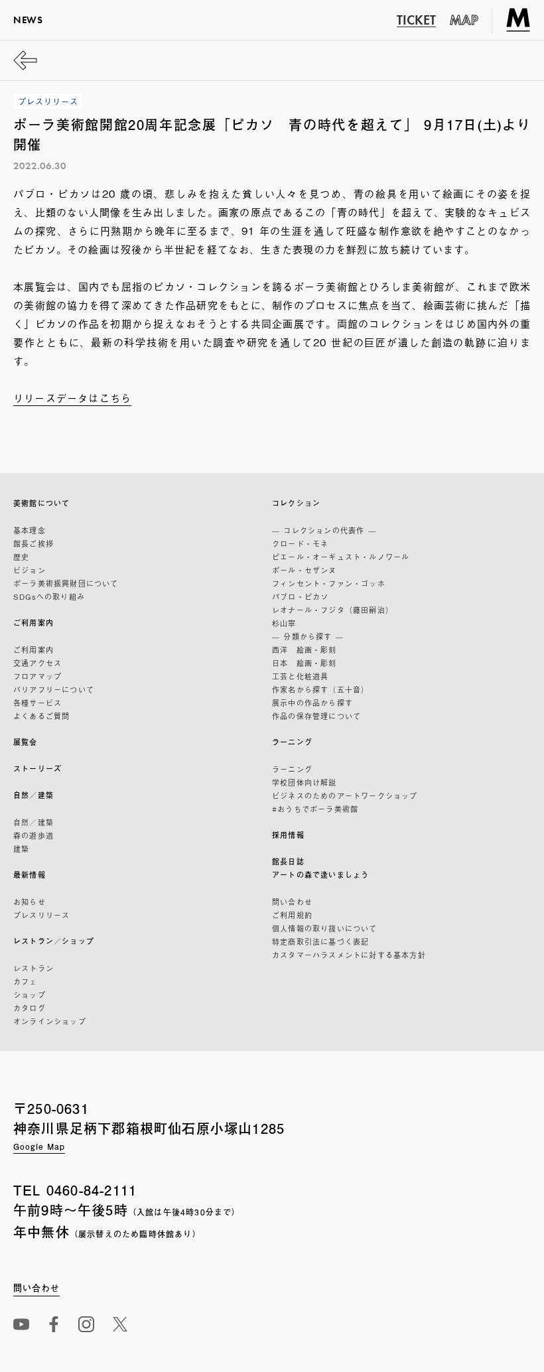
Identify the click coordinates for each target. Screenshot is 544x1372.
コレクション (296, 503)
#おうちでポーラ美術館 (315, 808)
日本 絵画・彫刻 (304, 662)
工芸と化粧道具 (300, 676)
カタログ (29, 1007)
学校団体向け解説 (304, 782)
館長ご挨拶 (33, 543)
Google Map (39, 1146)
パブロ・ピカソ (300, 596)
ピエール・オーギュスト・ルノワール (340, 556)
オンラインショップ (49, 1021)
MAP (464, 20)
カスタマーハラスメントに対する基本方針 (349, 954)
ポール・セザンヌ (304, 570)
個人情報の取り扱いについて (324, 928)
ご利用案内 (33, 622)
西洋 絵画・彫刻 (304, 649)
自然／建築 (33, 795)
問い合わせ (292, 901)
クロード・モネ (300, 543)
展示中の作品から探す (312, 702)
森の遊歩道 (33, 835)
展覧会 (25, 742)
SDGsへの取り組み (49, 596)
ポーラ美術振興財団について (66, 583)
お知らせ (29, 901)
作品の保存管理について (316, 716)
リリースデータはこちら (72, 397)
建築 (21, 848)
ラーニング (292, 742)
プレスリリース (41, 915)
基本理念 (29, 530)
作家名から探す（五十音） (320, 689)
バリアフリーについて (53, 689)
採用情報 (288, 835)
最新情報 (29, 874)
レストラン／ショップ (53, 941)
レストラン (33, 968)
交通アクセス (37, 662)
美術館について (41, 503)
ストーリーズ (37, 768)
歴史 (21, 556)
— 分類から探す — (308, 636)
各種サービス (37, 702)
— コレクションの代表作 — (324, 530)
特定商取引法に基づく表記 (320, 941)
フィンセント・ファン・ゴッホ (328, 583)
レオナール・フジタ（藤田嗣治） (332, 609)
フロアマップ (37, 676)
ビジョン (29, 570)
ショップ (29, 994)
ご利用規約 (292, 915)
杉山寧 (284, 623)
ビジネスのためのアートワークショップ (345, 795)
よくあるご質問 (41, 716)
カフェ (25, 981)
